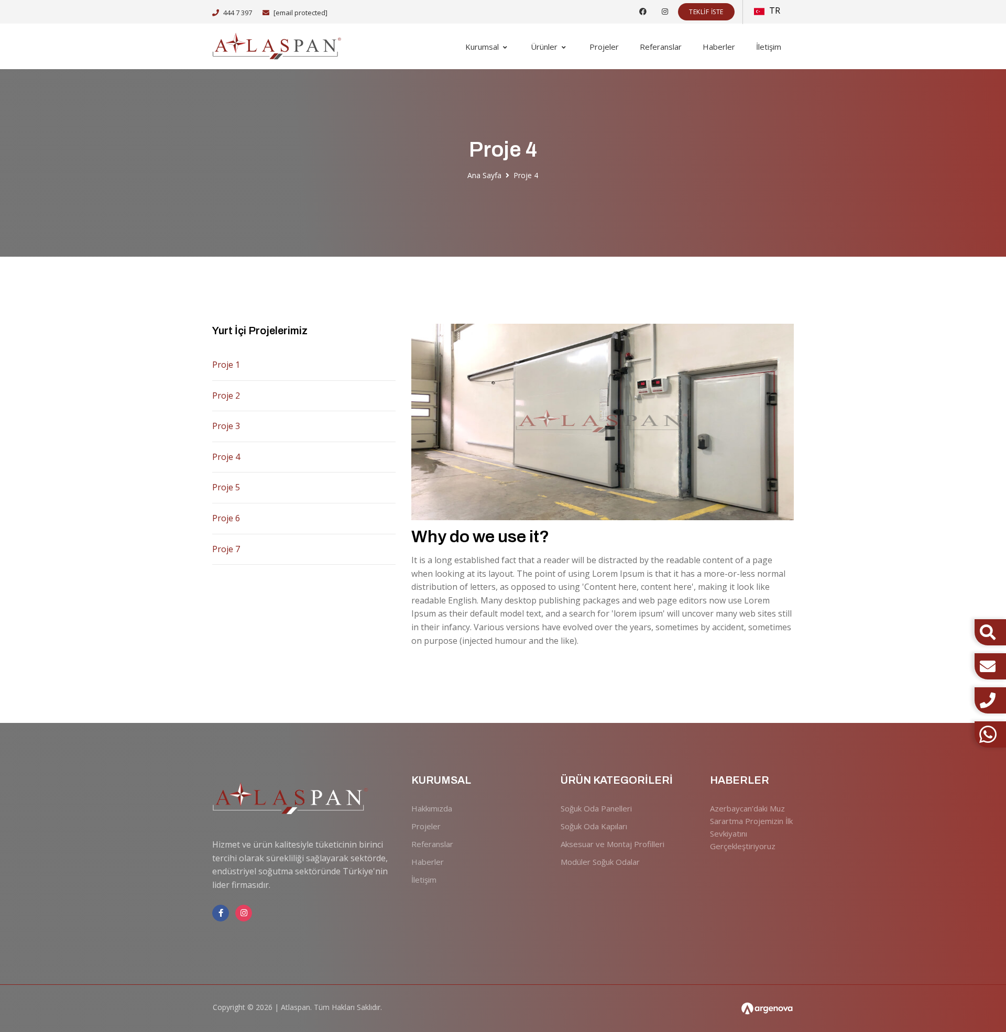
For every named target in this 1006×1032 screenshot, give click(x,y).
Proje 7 (226, 549)
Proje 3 (226, 426)
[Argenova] (767, 1009)
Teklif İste (706, 11)
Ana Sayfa (484, 175)
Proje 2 (226, 395)
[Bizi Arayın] (990, 700)
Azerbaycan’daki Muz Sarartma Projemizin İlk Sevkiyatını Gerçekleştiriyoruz (751, 827)
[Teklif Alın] (990, 666)
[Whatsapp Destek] (990, 734)
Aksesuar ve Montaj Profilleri (612, 844)
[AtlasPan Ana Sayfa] (277, 46)
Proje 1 (226, 364)
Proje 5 (226, 487)
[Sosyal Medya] (643, 11)
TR (773, 10)
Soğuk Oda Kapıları (594, 826)
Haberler (719, 46)
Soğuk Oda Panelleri (596, 808)
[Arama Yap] (988, 632)
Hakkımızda (431, 808)
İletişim (768, 46)
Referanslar (661, 46)
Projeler (604, 46)
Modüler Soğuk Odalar (600, 862)
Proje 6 (226, 518)
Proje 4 (226, 457)
